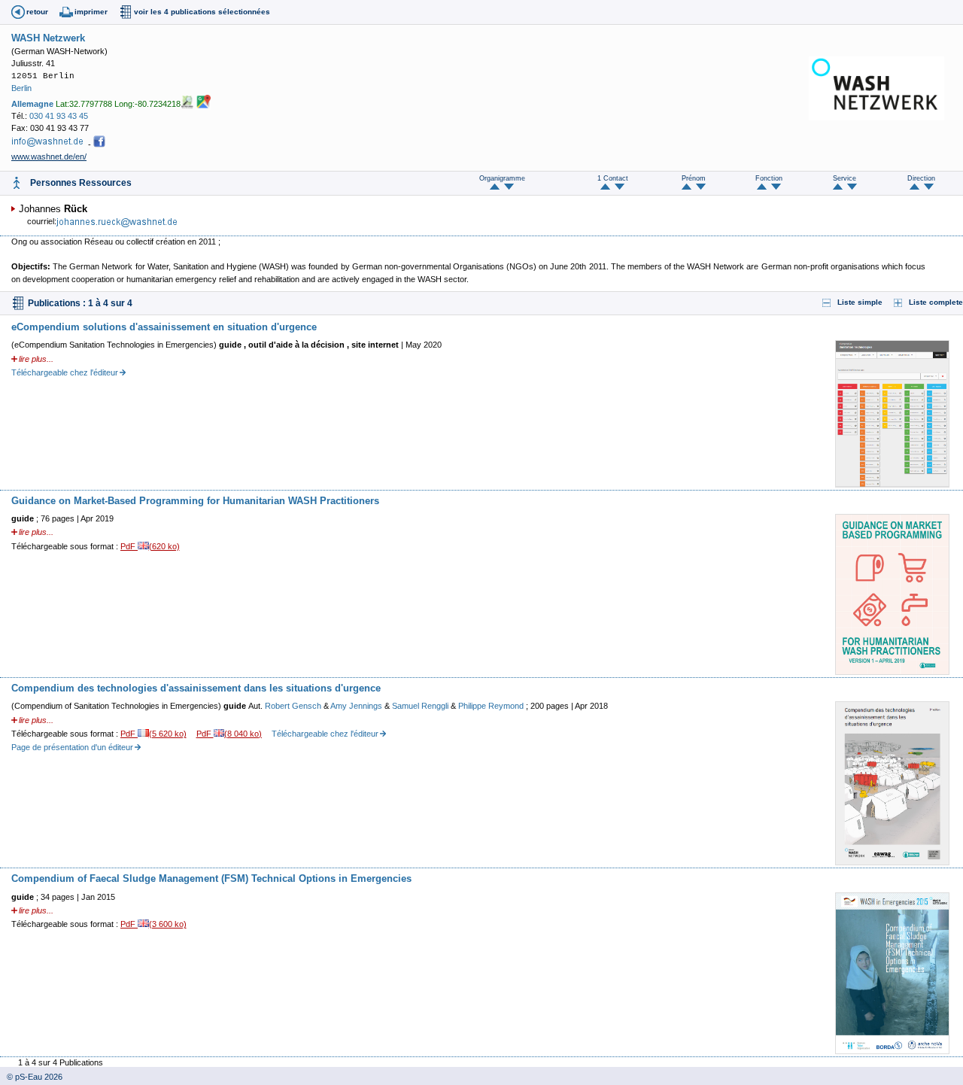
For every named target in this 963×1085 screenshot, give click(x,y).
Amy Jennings (357, 705)
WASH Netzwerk (48, 38)
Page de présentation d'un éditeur (72, 747)
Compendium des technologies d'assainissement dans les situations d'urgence (196, 688)
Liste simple (859, 302)
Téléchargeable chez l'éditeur (64, 372)
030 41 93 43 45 (58, 115)
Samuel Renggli (421, 705)
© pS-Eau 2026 (31, 1076)
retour (37, 12)
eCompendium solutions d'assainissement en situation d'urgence (164, 327)
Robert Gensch (294, 705)
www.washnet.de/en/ (49, 156)
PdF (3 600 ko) (153, 923)
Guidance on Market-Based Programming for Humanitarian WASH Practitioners (195, 500)
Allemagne (32, 103)
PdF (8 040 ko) (229, 733)
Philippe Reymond (492, 705)
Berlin (21, 88)
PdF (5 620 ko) (153, 733)
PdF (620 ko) (150, 546)
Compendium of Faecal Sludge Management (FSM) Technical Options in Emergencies (211, 878)
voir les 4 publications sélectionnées (202, 12)
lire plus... (36, 358)
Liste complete (936, 302)
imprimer (91, 12)
